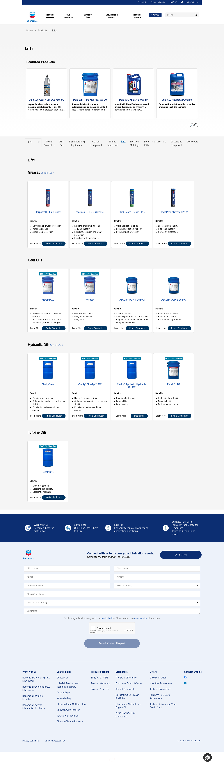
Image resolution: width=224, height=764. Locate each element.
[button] (207, 757)
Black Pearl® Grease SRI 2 (132, 212)
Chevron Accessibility (55, 741)
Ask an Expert (64, 692)
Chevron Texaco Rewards (70, 721)
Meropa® (89, 300)
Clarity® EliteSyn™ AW (89, 384)
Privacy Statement (30, 741)
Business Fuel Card (182, 522)
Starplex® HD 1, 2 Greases (48, 212)
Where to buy (64, 698)
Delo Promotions (159, 677)
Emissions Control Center (129, 683)
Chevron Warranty (158, 2)
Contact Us (142, 2)
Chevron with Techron (68, 710)
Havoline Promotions (161, 683)
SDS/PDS (173, 2)
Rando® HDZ (173, 384)
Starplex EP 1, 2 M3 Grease (90, 212)
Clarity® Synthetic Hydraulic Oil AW (132, 386)
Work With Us (41, 525)
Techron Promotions (160, 689)
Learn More (35, 244)
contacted (106, 618)
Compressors (159, 141)
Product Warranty (100, 683)
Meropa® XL (48, 300)
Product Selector (100, 689)
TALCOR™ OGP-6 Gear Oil (173, 300)
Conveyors (192, 141)
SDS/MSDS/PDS (99, 677)
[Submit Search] (196, 15)
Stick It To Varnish (125, 689)
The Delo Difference (126, 677)
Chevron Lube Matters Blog (71, 704)
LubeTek (118, 525)
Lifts (123, 141)
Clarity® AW (48, 384)
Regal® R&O (48, 472)
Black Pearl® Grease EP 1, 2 (174, 212)
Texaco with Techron (67, 716)
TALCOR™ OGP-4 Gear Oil (131, 300)
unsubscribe (140, 618)
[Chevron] (32, 22)
